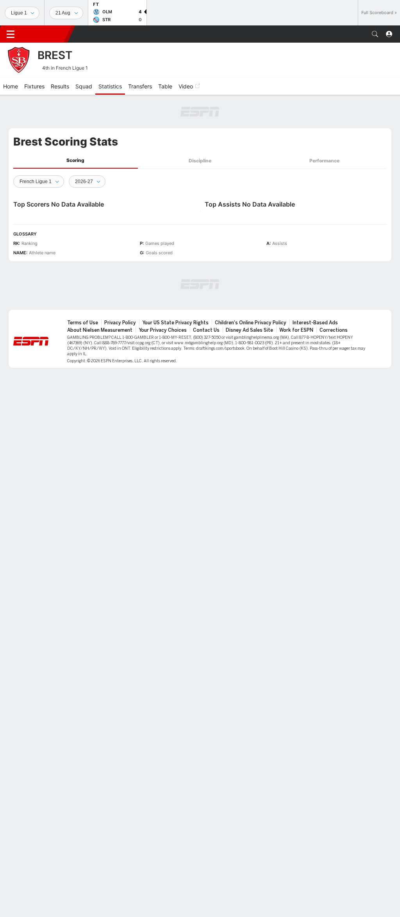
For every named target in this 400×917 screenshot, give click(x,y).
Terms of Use (82, 322)
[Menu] (10, 34)
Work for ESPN (296, 330)
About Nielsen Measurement (99, 330)
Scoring (75, 160)
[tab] (75, 161)
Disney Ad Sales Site (249, 330)
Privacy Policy (120, 322)
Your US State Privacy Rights (175, 322)
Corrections (334, 330)
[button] (375, 34)
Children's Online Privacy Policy (250, 322)
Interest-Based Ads (315, 322)
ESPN (46, 34)
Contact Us (206, 330)
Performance (324, 161)
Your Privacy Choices (163, 330)
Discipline (200, 161)
